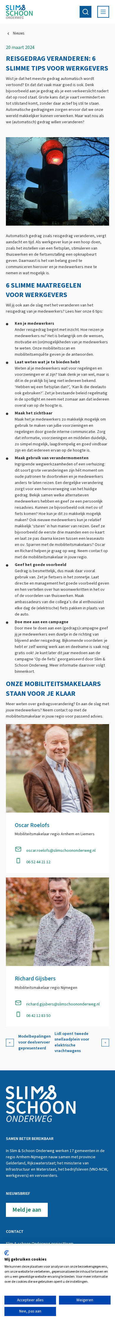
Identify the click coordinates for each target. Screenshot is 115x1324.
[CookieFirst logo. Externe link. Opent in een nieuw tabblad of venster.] (6, 1253)
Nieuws (18, 33)
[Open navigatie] (103, 12)
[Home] (19, 12)
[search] (85, 12)
